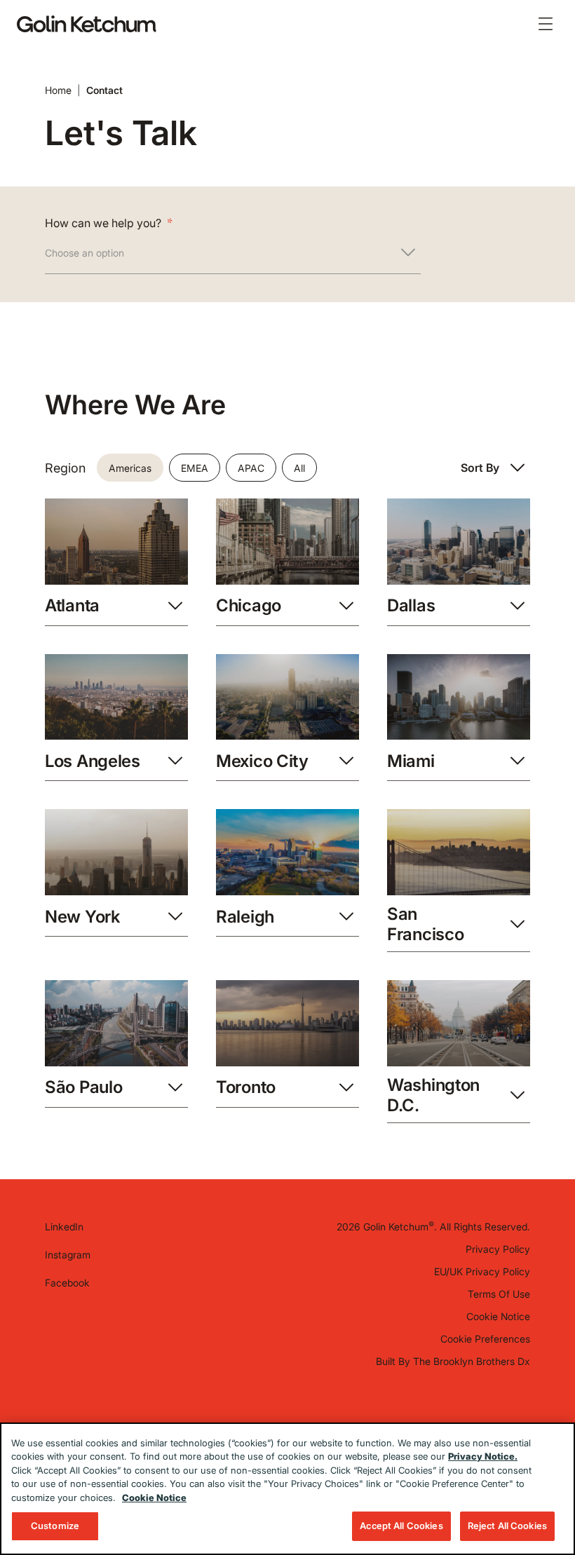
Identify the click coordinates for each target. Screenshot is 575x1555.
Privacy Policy (498, 1249)
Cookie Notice (498, 1316)
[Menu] (545, 23)
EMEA (194, 468)
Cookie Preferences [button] (485, 1339)
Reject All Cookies (507, 1525)
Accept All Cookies (401, 1525)
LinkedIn (64, 1227)
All (299, 468)
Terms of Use (499, 1294)
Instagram (67, 1255)
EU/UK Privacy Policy (482, 1271)
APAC (251, 468)
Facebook (67, 1283)
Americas (130, 468)
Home (58, 90)
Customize (55, 1525)
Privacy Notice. (483, 1456)
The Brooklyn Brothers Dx (471, 1361)
